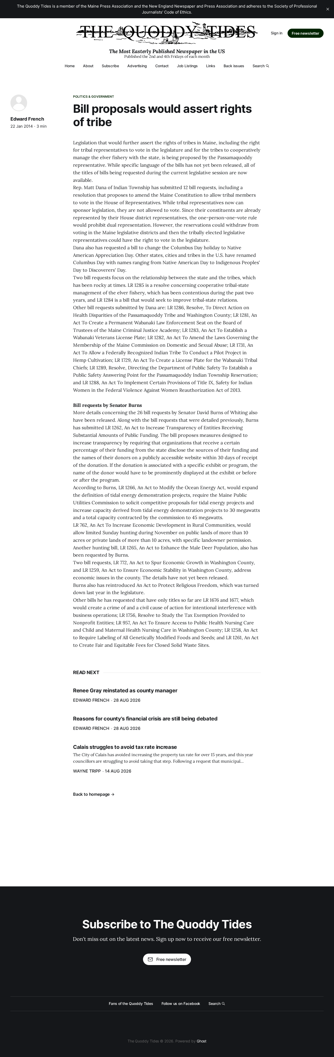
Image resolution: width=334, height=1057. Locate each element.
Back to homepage (91, 794)
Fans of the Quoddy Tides (131, 1003)
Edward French (27, 119)
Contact (162, 66)
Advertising (137, 66)
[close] (328, 9)
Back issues (234, 66)
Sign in (276, 33)
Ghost (202, 1041)
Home (70, 66)
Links (210, 66)
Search (259, 66)
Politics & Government (93, 96)
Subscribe (110, 66)
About (88, 66)
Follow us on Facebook (181, 1003)
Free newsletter (305, 33)
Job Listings (187, 66)
